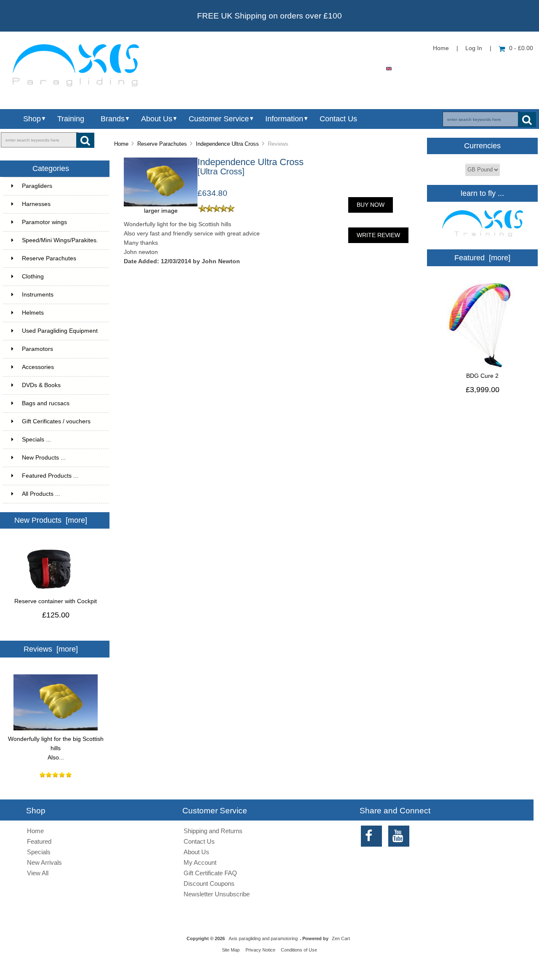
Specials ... (36, 439)
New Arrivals (44, 862)
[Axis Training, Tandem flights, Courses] (482, 239)
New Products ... (44, 457)
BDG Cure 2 (482, 376)
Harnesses (36, 204)
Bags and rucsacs (45, 403)
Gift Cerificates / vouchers (56, 421)
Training (70, 119)
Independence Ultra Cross (227, 144)
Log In (473, 48)
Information (284, 119)
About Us (156, 119)
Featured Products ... (50, 476)
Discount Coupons (209, 883)
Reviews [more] (51, 649)
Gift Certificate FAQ (210, 873)
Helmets (33, 313)
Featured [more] (482, 258)
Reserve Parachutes (162, 144)
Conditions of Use (299, 949)
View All (37, 873)
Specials (39, 851)
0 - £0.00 (521, 48)
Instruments (37, 294)
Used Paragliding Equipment (60, 331)
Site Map (231, 949)
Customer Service (219, 119)
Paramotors (37, 349)
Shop (32, 119)
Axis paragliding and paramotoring (263, 938)
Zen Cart (341, 938)
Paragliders (37, 186)
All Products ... (41, 494)
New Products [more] (50, 520)
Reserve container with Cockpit (55, 601)
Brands (113, 119)
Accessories (38, 367)
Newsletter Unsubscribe (217, 894)
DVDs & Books (41, 385)
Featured (39, 841)
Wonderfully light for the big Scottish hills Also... (56, 748)
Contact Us (338, 119)
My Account (200, 862)
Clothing (33, 276)
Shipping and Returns (213, 830)
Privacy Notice (260, 949)
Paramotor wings (44, 222)
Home (441, 48)
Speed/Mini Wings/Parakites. (60, 240)
